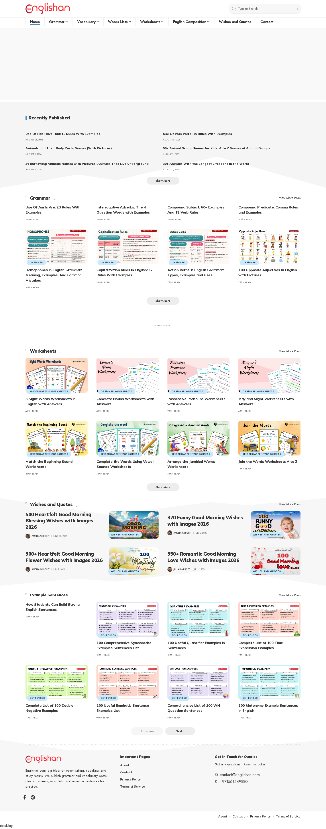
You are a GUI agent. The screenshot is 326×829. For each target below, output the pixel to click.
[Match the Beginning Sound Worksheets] (57, 438)
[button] (163, 181)
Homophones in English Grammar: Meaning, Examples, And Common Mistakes (54, 275)
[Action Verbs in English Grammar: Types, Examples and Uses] (198, 246)
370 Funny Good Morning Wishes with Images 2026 (205, 520)
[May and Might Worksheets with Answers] (269, 375)
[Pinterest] (32, 797)
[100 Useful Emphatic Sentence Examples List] (127, 682)
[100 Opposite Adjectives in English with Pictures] (269, 246)
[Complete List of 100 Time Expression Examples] (269, 619)
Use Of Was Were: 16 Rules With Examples (197, 134)
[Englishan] (48, 8)
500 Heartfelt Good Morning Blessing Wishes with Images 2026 (59, 520)
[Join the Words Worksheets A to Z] (269, 438)
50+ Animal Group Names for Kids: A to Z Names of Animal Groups (216, 148)
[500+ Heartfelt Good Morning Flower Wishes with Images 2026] (134, 561)
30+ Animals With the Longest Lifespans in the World (206, 164)
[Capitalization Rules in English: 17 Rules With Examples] (127, 246)
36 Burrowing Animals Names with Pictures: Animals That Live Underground (87, 164)
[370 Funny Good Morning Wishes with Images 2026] (275, 525)
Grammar (40, 198)
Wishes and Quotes (51, 504)
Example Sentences (49, 595)
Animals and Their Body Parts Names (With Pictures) (69, 148)
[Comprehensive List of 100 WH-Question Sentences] (198, 682)
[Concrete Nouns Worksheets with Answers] (127, 375)
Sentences (108, 635)
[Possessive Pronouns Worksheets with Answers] (198, 375)
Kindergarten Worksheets (49, 391)
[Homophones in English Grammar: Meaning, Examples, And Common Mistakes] (57, 246)
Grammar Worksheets (117, 391)
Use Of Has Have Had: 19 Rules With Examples (63, 134)
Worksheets (43, 351)
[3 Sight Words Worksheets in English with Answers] (57, 375)
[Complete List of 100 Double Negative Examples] (57, 682)
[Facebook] (24, 797)
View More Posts (289, 198)
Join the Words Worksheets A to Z (267, 461)
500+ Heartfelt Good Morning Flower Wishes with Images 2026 (64, 557)
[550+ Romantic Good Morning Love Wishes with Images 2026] (275, 561)
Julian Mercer (181, 569)
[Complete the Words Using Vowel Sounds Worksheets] (127, 438)
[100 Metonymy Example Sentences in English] (269, 682)
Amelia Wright (40, 536)
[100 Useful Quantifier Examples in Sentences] (198, 619)
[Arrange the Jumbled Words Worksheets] (198, 438)
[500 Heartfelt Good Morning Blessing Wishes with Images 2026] (134, 525)
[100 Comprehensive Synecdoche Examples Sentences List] (127, 619)
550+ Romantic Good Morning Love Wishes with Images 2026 (203, 557)
